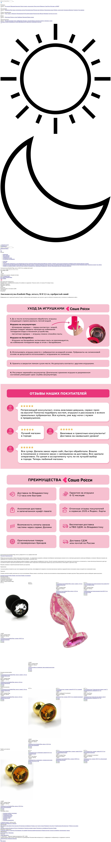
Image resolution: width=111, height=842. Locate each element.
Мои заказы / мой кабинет (6, 825)
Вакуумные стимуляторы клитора (17, 10)
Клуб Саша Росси (28, 21)
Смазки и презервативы (6, 12)
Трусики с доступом (27, 20)
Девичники (34, 21)
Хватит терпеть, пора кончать (27, 6)
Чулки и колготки (36, 20)
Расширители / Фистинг (46, 265)
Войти (7, 248)
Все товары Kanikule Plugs (6, 277)
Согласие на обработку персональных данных (60, 830)
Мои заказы (3, 840)
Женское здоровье (47, 263)
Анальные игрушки (7, 814)
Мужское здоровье (85, 263)
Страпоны (75, 10)
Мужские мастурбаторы (38, 10)
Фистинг (5, 819)
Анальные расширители (8, 820)
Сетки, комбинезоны (18, 20)
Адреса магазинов (4, 835)
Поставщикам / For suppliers (21, 830)
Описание (3, 555)
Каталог (6, 838)
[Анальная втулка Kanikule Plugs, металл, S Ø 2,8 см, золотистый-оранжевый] (44, 737)
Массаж (41, 13)
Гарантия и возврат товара (30, 828)
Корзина (9, 839)
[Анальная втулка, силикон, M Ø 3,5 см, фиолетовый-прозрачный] (97, 752)
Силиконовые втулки (7, 815)
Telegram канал (4, 823)
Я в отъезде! (7, 6)
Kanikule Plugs (6, 276)
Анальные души (6, 817)
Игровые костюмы (9, 20)
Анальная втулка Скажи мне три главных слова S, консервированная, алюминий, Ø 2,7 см (95, 697)
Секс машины (56, 264)
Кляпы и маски (30, 17)
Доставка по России (13, 828)
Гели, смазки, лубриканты (11, 13)
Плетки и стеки (13, 17)
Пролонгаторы (36, 13)
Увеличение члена (43, 264)
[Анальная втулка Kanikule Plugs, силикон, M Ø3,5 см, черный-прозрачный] (17, 632)
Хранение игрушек (92, 264)
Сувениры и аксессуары (57, 263)
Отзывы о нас (34, 825)
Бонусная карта (15, 825)
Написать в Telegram (11, 823)
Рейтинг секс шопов (73, 825)
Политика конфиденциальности (35, 830)
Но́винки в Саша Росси (45, 6)
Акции (42, 825)
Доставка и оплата (5, 21)
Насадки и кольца (30, 264)
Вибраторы (7, 10)
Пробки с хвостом (16, 265)
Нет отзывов (3, 278)
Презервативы (20, 13)
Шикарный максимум (15, 6)
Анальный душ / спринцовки (34, 265)
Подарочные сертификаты (9, 259)
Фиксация (24, 17)
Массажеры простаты (56, 265)
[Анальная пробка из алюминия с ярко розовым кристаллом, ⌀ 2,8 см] (66, 661)
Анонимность (12, 21)
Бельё (42, 263)
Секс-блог (39, 21)
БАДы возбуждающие (28, 13)
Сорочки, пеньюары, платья (46, 20)
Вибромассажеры (83, 264)
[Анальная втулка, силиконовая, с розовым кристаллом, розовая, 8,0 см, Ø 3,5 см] (41, 753)
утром (3, 640)
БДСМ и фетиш (37, 263)
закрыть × (3, 6)
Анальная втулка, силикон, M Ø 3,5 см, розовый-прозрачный (69, 696)
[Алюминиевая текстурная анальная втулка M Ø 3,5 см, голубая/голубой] (97, 584)
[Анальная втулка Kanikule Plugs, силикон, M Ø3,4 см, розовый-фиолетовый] (69, 752)
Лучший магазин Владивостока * (61, 825)
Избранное (3, 248)
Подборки (3, 5)
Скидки (39, 825)
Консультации (77, 263)
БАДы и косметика (29, 263)
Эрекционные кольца (49, 10)
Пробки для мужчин (16, 575)
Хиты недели (37, 6)
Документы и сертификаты (42, 828)
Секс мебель (99, 264)
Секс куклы (50, 264)
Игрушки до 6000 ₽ (54, 6)
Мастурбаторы (6, 255)
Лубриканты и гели (7, 257)
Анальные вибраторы (68, 10)
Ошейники (19, 17)
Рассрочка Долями (52, 828)
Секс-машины (81, 10)
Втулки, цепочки (24, 265)
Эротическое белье (5, 19)
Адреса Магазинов (19, 21)
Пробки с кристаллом (58, 10)
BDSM (2, 16)
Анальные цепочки (7, 816)
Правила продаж (45, 830)
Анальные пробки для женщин (10, 813)
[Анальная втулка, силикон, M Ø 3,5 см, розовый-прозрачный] (69, 690)
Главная (2, 838)
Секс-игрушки (4, 8)
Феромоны (46, 13)
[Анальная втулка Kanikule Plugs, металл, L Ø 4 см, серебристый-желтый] (69, 584)
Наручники (7, 17)
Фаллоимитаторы (29, 10)
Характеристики (8, 555)
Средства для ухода (53, 13)
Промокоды (46, 825)
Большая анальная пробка (6, 575)
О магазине (3, 830)
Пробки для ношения (26, 575)
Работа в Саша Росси (10, 830)
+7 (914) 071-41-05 (5, 244)
